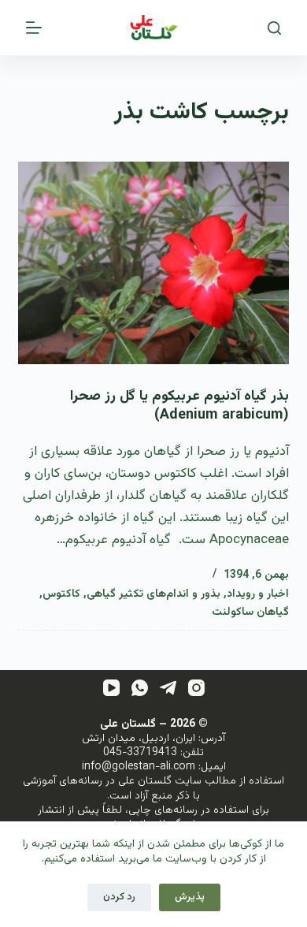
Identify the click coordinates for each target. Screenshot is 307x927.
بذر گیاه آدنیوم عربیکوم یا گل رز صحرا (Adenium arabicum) (179, 405)
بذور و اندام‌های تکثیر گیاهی (153, 594)
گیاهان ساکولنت (250, 612)
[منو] (34, 27)
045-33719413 (140, 752)
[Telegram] (168, 687)
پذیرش (190, 897)
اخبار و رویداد (258, 594)
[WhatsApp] (139, 687)
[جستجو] (274, 28)
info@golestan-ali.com (138, 767)
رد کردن (119, 897)
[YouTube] (111, 687)
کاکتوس (61, 594)
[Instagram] (196, 687)
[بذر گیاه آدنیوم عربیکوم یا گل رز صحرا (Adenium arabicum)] (153, 263)
